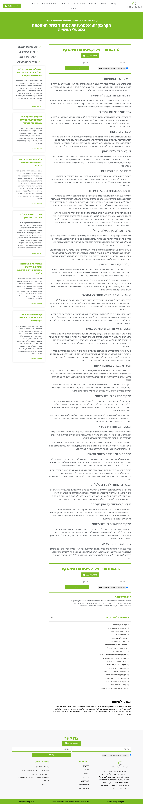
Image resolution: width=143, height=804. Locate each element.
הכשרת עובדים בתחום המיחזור (116, 661)
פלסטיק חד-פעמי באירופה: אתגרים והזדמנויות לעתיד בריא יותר (30, 162)
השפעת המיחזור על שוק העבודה (116, 678)
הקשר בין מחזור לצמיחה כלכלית (116, 675)
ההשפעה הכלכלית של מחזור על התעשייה (113, 655)
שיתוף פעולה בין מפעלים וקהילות (116, 648)
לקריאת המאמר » (36, 106)
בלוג (36, 3)
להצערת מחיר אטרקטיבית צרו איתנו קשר (113, 688)
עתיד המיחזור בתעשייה (118, 685)
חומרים (94, 3)
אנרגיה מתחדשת (51, 3)
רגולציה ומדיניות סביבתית (118, 651)
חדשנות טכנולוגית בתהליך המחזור (116, 645)
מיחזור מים (80, 3)
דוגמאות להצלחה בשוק (119, 638)
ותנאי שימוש (102, 69)
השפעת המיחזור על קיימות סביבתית (114, 658)
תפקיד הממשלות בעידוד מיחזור (116, 681)
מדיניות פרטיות (110, 69)
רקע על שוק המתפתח (120, 625)
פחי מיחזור (45, 784)
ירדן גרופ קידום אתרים (115, 802)
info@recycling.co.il (26, 802)
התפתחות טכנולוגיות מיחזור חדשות (115, 671)
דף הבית (113, 3)
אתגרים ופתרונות (121, 635)
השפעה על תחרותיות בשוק (117, 668)
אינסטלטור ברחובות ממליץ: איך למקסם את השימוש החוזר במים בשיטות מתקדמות (29, 72)
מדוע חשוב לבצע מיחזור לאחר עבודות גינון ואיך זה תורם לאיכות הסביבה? (31, 119)
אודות (103, 3)
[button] (52, 617)
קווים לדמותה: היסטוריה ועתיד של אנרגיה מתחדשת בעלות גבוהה (30, 317)
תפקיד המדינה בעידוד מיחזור (116, 665)
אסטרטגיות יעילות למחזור (118, 631)
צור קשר (74, 8)
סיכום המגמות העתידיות (119, 641)
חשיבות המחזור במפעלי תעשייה (117, 628)
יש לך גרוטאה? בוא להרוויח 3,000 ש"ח (35, 770)
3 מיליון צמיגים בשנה (41, 767)
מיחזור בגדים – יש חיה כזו (40, 774)
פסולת (66, 3)
